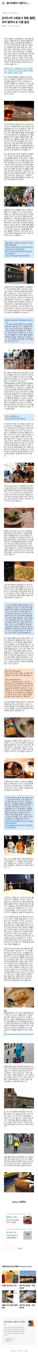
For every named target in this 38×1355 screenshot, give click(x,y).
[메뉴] (3, 3)
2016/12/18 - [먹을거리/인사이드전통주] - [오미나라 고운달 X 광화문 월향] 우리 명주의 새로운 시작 (18, 70)
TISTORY (19, 1351)
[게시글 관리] (13, 1248)
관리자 (26, 1351)
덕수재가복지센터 (12, 1232)
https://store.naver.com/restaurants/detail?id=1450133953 (19, 248)
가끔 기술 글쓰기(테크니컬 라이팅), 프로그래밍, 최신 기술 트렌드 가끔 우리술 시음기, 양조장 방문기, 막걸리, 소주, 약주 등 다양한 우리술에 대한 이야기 (14, 1331)
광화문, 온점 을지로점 (11, 1217)
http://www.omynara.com (15, 418)
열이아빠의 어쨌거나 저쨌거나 (19, 3)
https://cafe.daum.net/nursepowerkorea (16, 1229)
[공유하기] (10, 1248)
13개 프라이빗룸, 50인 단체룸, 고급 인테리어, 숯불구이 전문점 (12, 1221)
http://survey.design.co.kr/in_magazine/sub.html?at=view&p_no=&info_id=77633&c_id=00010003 (19, 824)
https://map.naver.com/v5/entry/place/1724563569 (17, 1214)
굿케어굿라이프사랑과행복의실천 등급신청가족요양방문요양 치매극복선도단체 (12, 1236)
